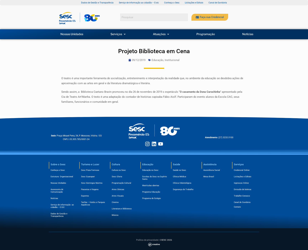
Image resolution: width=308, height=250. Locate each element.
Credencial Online (242, 170)
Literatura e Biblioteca (122, 209)
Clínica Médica (179, 176)
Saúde (176, 164)
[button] (118, 34)
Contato (237, 207)
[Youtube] (160, 143)
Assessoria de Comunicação (57, 190)
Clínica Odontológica (182, 183)
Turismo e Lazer (90, 164)
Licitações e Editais (242, 176)
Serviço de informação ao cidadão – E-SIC (62, 206)
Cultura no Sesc (119, 170)
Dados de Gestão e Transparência (59, 215)
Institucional (172, 60)
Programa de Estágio (151, 198)
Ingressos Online (241, 183)
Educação (157, 60)
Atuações (159, 34)
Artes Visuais (118, 196)
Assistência (210, 164)
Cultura (116, 164)
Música (115, 215)
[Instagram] (147, 143)
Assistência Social (211, 170)
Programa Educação (151, 192)
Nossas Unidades (71, 34)
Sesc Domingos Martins (91, 183)
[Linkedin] (154, 143)
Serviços (116, 34)
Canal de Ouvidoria (242, 202)
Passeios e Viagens (90, 189)
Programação (205, 34)
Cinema (115, 202)
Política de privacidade (147, 240)
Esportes (85, 196)
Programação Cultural (121, 183)
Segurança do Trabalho (183, 189)
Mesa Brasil (208, 176)
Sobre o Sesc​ (58, 164)
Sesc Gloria (117, 176)
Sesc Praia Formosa (90, 170)
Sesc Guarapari (88, 176)
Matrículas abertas (150, 185)
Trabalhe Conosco (242, 196)
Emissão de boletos (242, 189)
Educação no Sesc (150, 170)
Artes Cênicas (118, 189)
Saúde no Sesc (179, 170)
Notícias (247, 34)
